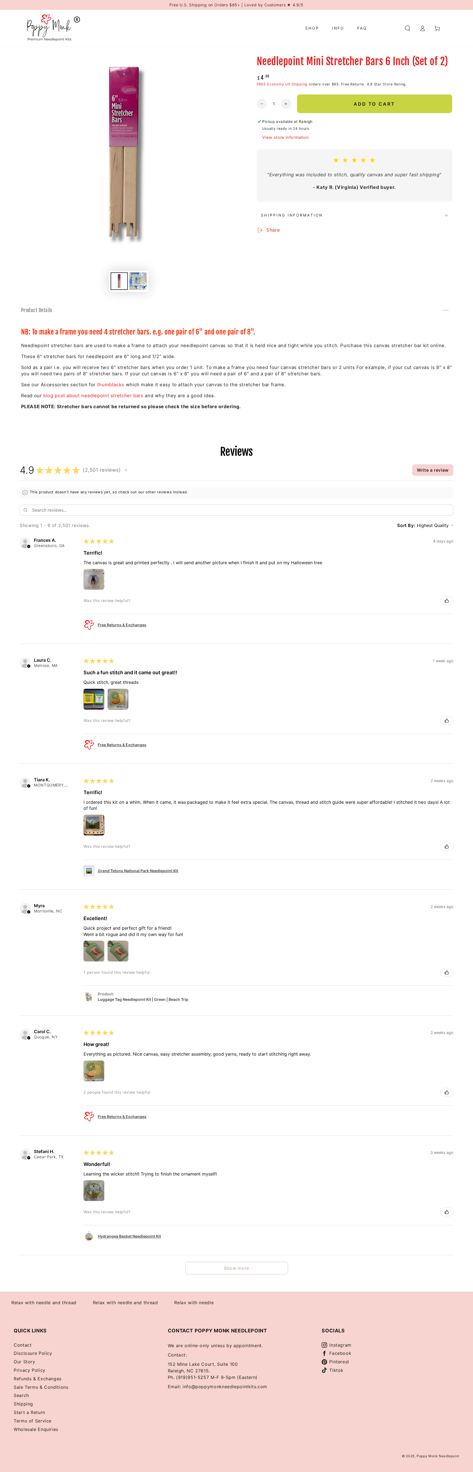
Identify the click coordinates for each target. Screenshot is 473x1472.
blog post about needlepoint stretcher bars (93, 395)
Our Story (24, 1361)
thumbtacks (110, 384)
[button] (407, 28)
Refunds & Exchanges (38, 1378)
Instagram (340, 1345)
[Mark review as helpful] (446, 600)
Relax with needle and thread (104, 1302)
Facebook (340, 1353)
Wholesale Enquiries (36, 1429)
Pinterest (339, 1361)
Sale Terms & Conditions (41, 1387)
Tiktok (336, 1370)
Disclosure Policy (33, 1353)
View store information (285, 137)
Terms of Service (32, 1421)
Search (21, 1395)
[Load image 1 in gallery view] (119, 281)
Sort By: (406, 525)
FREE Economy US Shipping (282, 84)
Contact (22, 1345)
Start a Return (29, 1412)
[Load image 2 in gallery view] (138, 281)
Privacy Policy (29, 1370)
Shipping (23, 1404)
